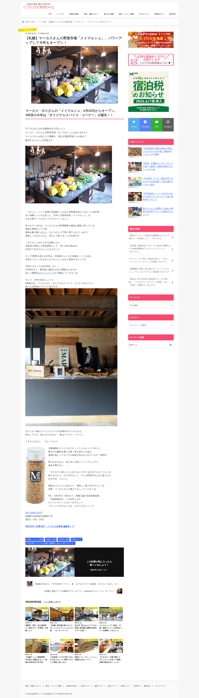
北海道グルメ (159, 14)
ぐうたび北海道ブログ (47, 694)
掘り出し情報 (109, 14)
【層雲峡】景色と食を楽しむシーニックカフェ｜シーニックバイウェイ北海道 (149, 270)
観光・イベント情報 (126, 14)
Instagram (168, 127)
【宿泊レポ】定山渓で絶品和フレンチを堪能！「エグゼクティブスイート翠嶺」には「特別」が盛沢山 (148, 282)
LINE (157, 127)
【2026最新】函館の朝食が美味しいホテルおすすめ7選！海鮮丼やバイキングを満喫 (158, 151)
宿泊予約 (172, 14)
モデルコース (144, 14)
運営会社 (147, 686)
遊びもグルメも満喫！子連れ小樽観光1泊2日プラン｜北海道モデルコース (158, 211)
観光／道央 (52, 539)
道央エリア (77, 539)
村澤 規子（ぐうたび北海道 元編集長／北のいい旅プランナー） (51, 543)
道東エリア (125, 686)
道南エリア (98, 686)
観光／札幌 (65, 539)
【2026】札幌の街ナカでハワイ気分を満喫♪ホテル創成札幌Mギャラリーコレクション (150, 249)
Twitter (133, 127)
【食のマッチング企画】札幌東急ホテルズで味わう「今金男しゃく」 (149, 237)
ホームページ (46, 273)
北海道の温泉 (74, 14)
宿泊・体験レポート (91, 14)
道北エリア (111, 686)
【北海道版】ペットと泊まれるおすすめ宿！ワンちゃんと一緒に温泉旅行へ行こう (158, 196)
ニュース (60, 14)
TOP (50, 14)
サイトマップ (160, 686)
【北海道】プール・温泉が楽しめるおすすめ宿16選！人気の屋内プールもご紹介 (158, 181)
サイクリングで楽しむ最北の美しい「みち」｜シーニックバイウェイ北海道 (149, 260)
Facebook (145, 127)
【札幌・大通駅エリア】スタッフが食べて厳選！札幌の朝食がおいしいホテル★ (158, 166)
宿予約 (136, 686)
